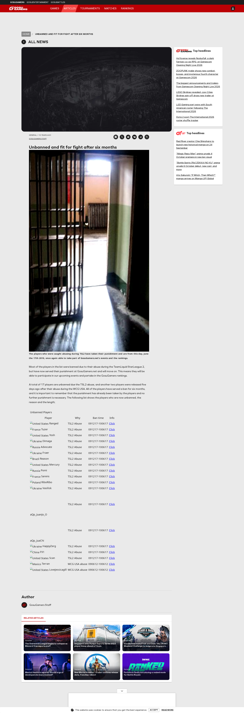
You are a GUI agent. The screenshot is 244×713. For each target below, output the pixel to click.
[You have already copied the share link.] (147, 137)
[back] (23, 42)
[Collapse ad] (122, 691)
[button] (116, 137)
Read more (168, 710)
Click (112, 423)
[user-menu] (233, 8)
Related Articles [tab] (33, 577)
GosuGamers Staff (40, 564)
